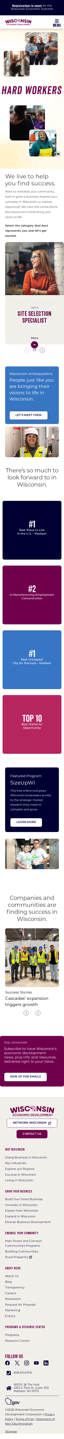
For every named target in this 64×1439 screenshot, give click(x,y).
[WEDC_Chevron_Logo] (18, 20)
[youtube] (36, 1363)
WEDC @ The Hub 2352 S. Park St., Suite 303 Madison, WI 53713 (31, 1388)
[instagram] (26, 1363)
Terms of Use (25, 1419)
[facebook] (7, 1363)
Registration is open (27, 6)
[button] (34, 344)
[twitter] (17, 1363)
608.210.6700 (23, 1373)
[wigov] (12, 1398)
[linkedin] (46, 1363)
